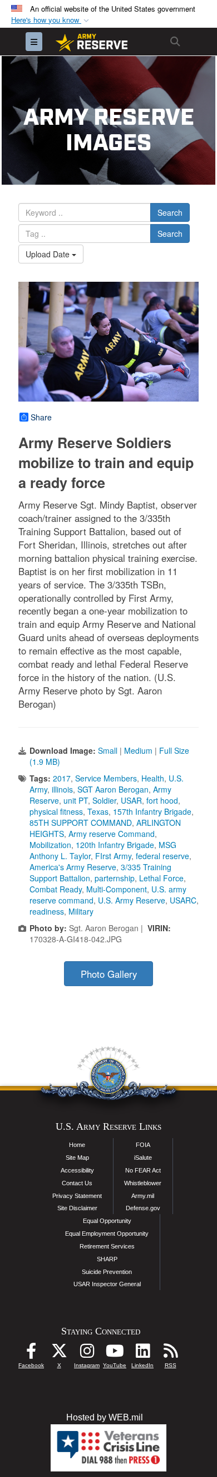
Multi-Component (116, 889)
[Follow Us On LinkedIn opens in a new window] (142, 1353)
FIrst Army (113, 855)
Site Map (77, 1157)
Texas (97, 811)
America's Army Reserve (72, 866)
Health (152, 778)
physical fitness (56, 811)
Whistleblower (142, 1183)
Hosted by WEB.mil (104, 1417)
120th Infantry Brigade (115, 844)
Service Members (106, 778)
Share (41, 417)
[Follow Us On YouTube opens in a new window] (115, 1353)
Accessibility (77, 1170)
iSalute (143, 1157)
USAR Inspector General (107, 1284)
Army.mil (142, 1195)
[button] (51, 20)
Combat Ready (55, 889)
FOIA (143, 1144)
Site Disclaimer (77, 1208)
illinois (62, 789)
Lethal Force (161, 878)
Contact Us (77, 1183)
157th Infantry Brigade (152, 811)
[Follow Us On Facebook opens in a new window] (31, 1353)
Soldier (104, 800)
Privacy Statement (77, 1195)
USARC (183, 900)
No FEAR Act (143, 1170)
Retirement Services (107, 1246)
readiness (46, 911)
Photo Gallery (109, 974)
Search (170, 212)
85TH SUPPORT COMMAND (80, 822)
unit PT (75, 800)
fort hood (162, 800)
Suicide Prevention (107, 1271)
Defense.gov (143, 1208)
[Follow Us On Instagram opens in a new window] (87, 1353)
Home (77, 1144)
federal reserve (162, 855)
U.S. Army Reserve (131, 900)
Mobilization (50, 844)
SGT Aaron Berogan (113, 789)
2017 (62, 778)
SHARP (107, 1259)
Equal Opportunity (107, 1220)
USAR (131, 800)
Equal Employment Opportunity (107, 1233)
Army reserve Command (111, 833)
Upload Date (49, 254)
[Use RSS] (170, 1353)
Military (80, 911)
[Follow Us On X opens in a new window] (59, 1353)
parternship (115, 878)
